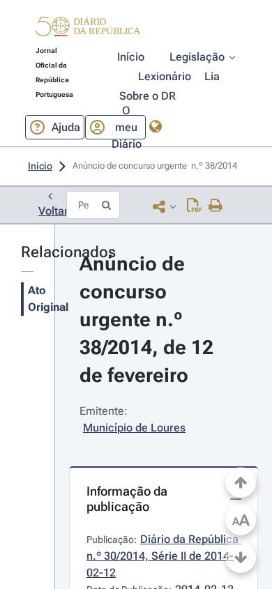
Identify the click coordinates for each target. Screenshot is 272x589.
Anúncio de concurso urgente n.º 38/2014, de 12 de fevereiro (149, 319)
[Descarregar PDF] (194, 206)
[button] (88, 28)
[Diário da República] (88, 30)
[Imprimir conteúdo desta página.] (216, 206)
